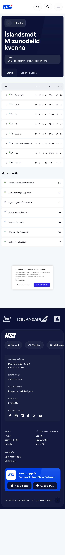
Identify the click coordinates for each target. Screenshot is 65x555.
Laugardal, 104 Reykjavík (20, 391)
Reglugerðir (41, 440)
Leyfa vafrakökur (41, 284)
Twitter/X (34, 416)
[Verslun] (37, 7)
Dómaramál (10, 461)
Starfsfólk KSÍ (11, 440)
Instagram (16, 416)
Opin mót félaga (13, 457)
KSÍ (7, 7)
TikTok (28, 416)
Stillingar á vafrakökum (42, 500)
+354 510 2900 (15, 379)
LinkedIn (22, 416)
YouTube (40, 416)
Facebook (10, 416)
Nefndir (8, 444)
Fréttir (8, 436)
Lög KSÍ (39, 436)
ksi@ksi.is (13, 403)
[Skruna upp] (57, 500)
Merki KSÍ (40, 444)
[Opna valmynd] (58, 7)
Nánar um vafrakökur (20, 280)
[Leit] (48, 7)
